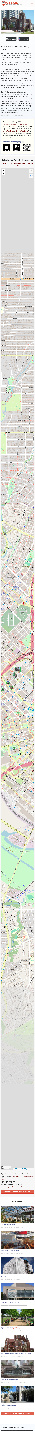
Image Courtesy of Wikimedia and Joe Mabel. (12, 115)
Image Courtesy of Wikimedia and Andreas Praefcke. (14, 1305)
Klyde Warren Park (7, 1328)
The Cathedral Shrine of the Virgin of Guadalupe (16, 1354)
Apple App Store (8, 131)
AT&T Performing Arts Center (10, 1250)
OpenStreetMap (23, 1169)
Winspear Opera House (8, 1225)
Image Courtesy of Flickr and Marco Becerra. (12, 1228)
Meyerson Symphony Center (10, 1302)
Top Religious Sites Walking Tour (13, 1187)
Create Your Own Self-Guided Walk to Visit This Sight (17, 164)
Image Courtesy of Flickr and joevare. (10, 1279)
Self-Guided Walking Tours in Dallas (15, 124)
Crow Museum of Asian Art (9, 1379)
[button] (17, 669)
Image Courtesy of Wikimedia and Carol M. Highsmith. (14, 1382)
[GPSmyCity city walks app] (12, 3)
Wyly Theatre (5, 1276)
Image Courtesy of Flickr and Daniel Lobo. (11, 1331)
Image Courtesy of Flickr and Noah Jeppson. (12, 1253)
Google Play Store (22, 131)
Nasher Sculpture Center (9, 1405)
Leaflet (15, 1169)
